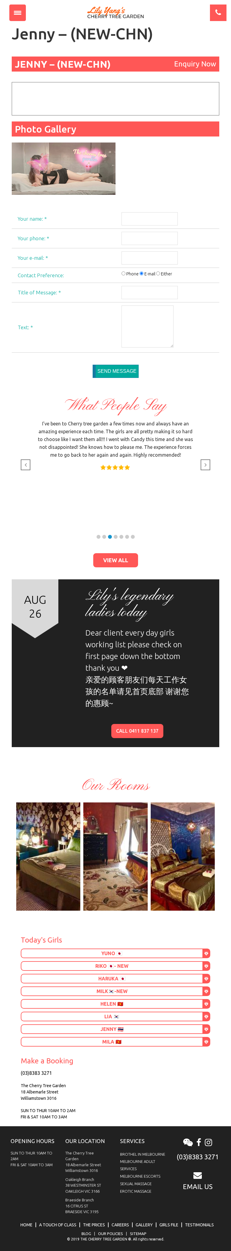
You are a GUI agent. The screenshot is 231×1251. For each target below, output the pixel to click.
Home (26, 1224)
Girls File (168, 1224)
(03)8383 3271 (36, 1073)
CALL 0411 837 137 (137, 731)
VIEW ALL (115, 560)
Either (166, 273)
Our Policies (110, 1233)
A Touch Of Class (57, 1224)
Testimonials (199, 1224)
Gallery (144, 1224)
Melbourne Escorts (140, 1176)
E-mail (149, 273)
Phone (132, 273)
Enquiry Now (195, 64)
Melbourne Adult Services (137, 1165)
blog (86, 1233)
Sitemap (138, 1233)
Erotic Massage (135, 1191)
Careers (120, 1224)
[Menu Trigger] (17, 13)
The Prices (94, 1224)
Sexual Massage (136, 1184)
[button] (98, 537)
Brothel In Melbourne (142, 1154)
